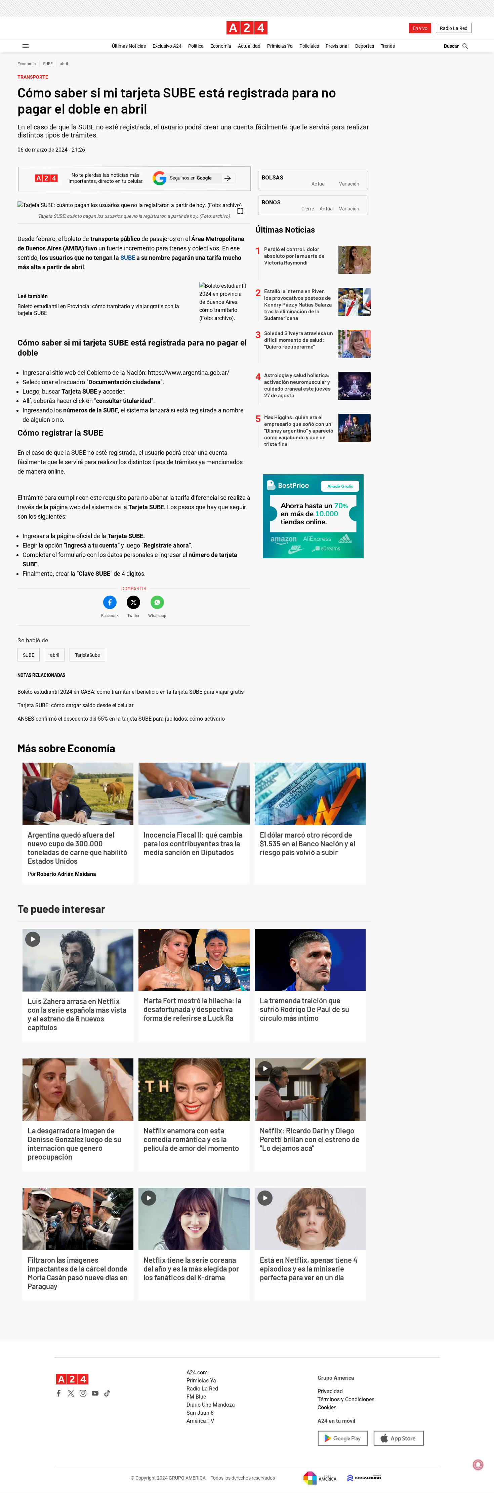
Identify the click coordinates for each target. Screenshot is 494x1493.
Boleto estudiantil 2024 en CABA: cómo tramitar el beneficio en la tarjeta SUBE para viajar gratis (130, 692)
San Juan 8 (200, 1413)
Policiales (309, 46)
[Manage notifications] (478, 1464)
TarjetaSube (87, 655)
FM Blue (196, 1397)
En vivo (420, 28)
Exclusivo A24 (167, 46)
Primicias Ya (280, 46)
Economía (220, 46)
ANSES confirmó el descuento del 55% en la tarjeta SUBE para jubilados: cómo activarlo (121, 719)
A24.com (197, 1372)
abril (64, 64)
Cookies (327, 1407)
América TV (200, 1421)
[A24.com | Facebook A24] (58, 1393)
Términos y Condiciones (346, 1399)
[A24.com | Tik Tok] (107, 1393)
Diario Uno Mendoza (211, 1405)
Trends (388, 46)
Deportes (364, 46)
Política (196, 46)
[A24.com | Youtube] (95, 1393)
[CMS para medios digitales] (359, 1478)
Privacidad (330, 1391)
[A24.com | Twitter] (71, 1393)
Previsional (337, 46)
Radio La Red (453, 28)
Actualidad (249, 46)
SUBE (48, 64)
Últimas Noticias (129, 46)
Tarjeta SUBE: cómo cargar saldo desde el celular (75, 705)
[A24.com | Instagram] (83, 1393)
